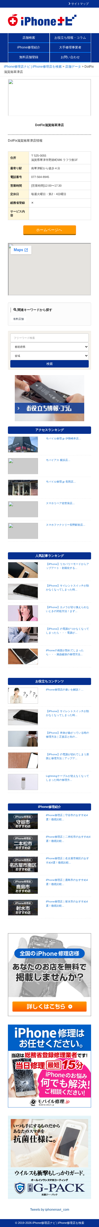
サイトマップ (79, 3)
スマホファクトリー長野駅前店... (65, 524)
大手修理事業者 (70, 47)
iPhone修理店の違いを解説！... (64, 689)
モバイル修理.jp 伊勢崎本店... (63, 438)
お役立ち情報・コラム (70, 37)
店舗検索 (28, 37)
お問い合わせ (70, 57)
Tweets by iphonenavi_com (49, 1209)
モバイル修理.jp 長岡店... (61, 481)
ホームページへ (49, 230)
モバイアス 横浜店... (58, 460)
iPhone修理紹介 (28, 47)
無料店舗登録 (28, 57)
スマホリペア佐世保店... (60, 503)
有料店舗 (18, 318)
